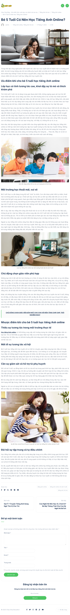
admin (7, 25)
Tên (5, 547)
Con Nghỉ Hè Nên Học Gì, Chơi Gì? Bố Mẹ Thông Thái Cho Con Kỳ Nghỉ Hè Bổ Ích (52, 506)
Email (6, 555)
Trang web (7, 562)
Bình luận (7, 533)
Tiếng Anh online (18, 25)
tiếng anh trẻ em (63, 490)
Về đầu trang (63, 609)
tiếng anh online (42, 487)
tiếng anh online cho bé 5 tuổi (58, 487)
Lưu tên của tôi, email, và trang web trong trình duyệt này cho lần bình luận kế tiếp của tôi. (34, 570)
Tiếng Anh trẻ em (28, 25)
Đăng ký (35, 598)
